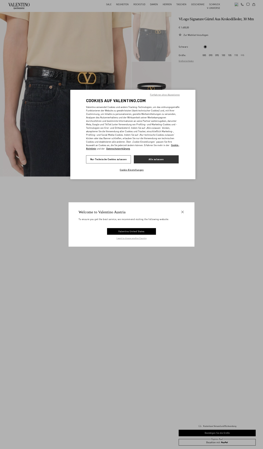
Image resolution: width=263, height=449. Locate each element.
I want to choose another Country (131, 238)
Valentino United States (131, 231)
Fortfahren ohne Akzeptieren (165, 94)
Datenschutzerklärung (118, 148)
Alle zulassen (156, 159)
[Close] (182, 212)
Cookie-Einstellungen (132, 169)
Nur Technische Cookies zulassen (108, 159)
